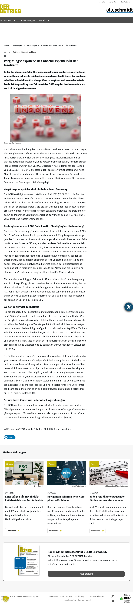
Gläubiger (9, 409)
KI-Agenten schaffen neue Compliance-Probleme (66, 497)
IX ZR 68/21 (65, 194)
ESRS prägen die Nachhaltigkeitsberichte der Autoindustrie (24, 497)
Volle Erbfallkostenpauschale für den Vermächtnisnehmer (108, 497)
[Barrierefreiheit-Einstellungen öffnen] (128, 306)
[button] (5, 599)
